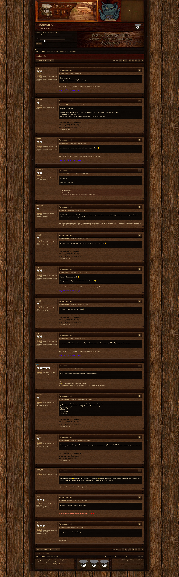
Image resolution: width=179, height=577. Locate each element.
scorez (38, 496)
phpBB (49, 559)
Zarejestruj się (51, 32)
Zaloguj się (40, 32)
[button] (120, 60)
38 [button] (133, 61)
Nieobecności (41, 56)
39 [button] (136, 61)
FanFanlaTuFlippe (138, 559)
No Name (38, 68)
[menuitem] (132, 11)
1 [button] (125, 550)
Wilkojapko (39, 99)
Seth (37, 364)
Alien (37, 522)
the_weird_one (40, 169)
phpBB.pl (55, 561)
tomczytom (39, 469)
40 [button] (139, 61)
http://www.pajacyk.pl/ (65, 385)
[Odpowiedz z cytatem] (139, 70)
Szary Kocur (39, 205)
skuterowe (88, 487)
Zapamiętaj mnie (40, 41)
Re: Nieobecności (65, 70)
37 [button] (130, 61)
